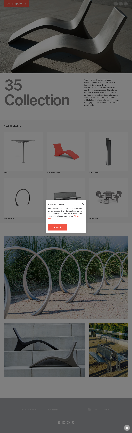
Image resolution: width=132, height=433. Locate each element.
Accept (57, 227)
